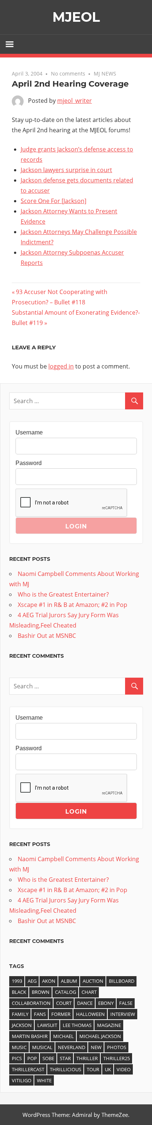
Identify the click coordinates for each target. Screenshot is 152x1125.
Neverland (71, 1047)
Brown (40, 992)
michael (63, 1036)
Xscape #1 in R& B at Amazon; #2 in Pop (72, 605)
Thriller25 (116, 1058)
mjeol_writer (74, 101)
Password (28, 463)
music (19, 1047)
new (96, 1047)
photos (116, 1047)
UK (108, 1069)
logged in (61, 366)
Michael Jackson (100, 1036)
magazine (109, 1025)
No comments (68, 73)
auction (93, 981)
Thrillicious (65, 1069)
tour (93, 1069)
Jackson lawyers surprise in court (66, 170)
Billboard (121, 981)
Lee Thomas (77, 1025)
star (65, 1058)
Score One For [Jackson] (53, 201)
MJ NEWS (105, 73)
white (44, 1080)
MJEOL (76, 17)
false (125, 1003)
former (60, 1014)
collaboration (31, 1003)
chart (89, 992)
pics (17, 1058)
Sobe (48, 1058)
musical (42, 1047)
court (64, 1003)
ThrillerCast (28, 1069)
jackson (22, 1025)
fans (40, 1014)
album (69, 981)
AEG (32, 981)
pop (32, 1058)
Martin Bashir (30, 1036)
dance (85, 1003)
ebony (106, 1003)
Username (29, 432)
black (19, 992)
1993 (17, 981)
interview (122, 1014)
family (20, 1014)
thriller (87, 1058)
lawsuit (47, 1025)
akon (48, 981)
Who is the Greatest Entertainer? (63, 594)
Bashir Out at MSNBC (47, 636)
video (124, 1069)
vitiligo (21, 1080)
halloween (90, 1014)
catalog (65, 992)
